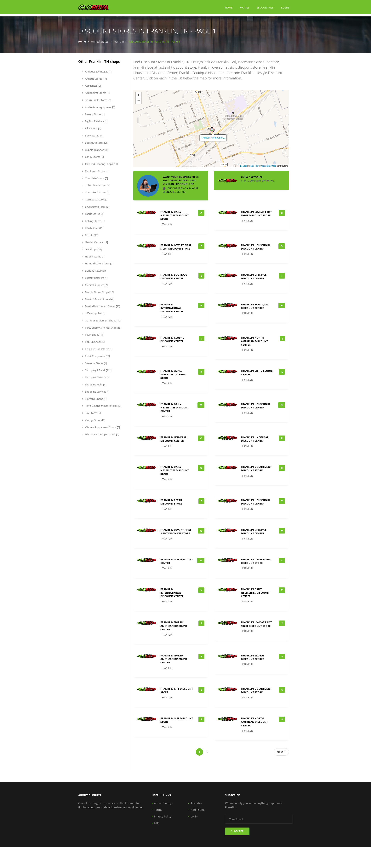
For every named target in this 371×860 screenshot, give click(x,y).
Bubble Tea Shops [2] (96, 150)
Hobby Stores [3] (94, 256)
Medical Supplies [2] (96, 285)
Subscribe (237, 831)
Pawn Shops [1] (93, 334)
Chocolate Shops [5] (96, 178)
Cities (245, 7)
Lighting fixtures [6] (95, 270)
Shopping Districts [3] (96, 377)
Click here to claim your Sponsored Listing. (180, 190)
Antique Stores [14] (95, 78)
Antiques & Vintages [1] (97, 71)
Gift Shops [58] (93, 249)
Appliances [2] (92, 85)
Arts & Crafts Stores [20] (98, 100)
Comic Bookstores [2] (96, 192)
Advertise (197, 803)
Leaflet (243, 165)
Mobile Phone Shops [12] (99, 292)
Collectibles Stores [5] (96, 185)
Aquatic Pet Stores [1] (97, 93)
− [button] (138, 100)
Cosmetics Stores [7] (96, 199)
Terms (158, 809)
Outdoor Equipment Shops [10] (102, 320)
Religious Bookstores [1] (98, 349)
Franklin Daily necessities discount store (174, 215)
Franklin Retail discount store (171, 501)
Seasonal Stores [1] (95, 363)
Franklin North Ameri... (213, 137)
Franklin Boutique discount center (173, 276)
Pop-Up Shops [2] (94, 341)
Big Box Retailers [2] (95, 121)
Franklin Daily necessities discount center (174, 407)
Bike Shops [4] (92, 128)
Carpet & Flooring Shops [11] (101, 164)
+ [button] (138, 95)
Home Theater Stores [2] (98, 263)
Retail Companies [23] (97, 356)
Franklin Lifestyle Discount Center (253, 276)
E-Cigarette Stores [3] (96, 206)
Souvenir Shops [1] (95, 399)
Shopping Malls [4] (95, 384)
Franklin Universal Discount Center (174, 439)
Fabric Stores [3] (93, 214)
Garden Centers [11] (96, 242)
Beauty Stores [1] (94, 114)
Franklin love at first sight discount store (256, 213)
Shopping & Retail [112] (97, 370)
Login (285, 7)
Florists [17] (91, 235)
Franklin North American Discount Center (254, 341)
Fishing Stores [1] (94, 221)
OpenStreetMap (268, 165)
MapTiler (254, 165)
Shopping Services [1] (96, 391)
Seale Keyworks (252, 176)
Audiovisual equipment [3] (99, 107)
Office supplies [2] (94, 313)
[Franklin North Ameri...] (212, 129)
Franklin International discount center (172, 308)
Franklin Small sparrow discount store (173, 374)
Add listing (198, 809)
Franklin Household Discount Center (255, 246)
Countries (266, 7)
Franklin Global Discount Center (172, 339)
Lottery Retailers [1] (95, 278)
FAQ (156, 823)
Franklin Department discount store (256, 468)
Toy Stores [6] (92, 413)
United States (99, 41)
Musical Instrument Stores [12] (102, 306)
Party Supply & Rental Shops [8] (102, 327)
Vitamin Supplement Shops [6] (102, 427)
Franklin (119, 41)
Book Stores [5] (93, 135)
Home (228, 7)
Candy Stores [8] (94, 157)
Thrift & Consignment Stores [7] (102, 405)
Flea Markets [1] (93, 228)
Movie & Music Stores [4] (98, 299)
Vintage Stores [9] (94, 420)
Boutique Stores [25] (96, 142)
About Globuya (163, 803)
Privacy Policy (162, 816)
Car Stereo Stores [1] (96, 171)
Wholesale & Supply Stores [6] (101, 434)
